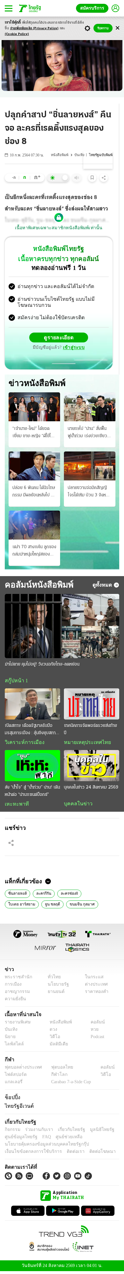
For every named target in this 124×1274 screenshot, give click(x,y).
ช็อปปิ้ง (11, 1099)
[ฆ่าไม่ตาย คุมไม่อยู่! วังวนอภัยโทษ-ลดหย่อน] (62, 627)
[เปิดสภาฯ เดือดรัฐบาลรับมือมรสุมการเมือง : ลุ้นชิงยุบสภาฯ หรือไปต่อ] (32, 705)
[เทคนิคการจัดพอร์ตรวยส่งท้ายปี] (91, 705)
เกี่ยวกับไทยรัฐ (66, 1131)
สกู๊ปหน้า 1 (15, 681)
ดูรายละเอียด (58, 338)
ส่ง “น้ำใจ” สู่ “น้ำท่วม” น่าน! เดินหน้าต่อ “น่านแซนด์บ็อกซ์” (32, 792)
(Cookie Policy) (17, 34)
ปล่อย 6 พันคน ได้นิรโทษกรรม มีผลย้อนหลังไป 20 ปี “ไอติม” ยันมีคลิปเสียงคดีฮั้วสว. (34, 492)
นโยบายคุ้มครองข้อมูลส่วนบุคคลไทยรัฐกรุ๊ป (42, 1146)
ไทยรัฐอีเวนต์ (18, 1108)
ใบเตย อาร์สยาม (98, 895)
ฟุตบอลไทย (57, 1069)
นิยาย (68, 906)
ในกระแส (92, 979)
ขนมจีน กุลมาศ (43, 906)
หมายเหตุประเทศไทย (84, 743)
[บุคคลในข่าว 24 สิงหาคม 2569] (91, 767)
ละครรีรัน (42, 895)
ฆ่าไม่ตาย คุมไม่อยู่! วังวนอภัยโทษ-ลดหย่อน (42, 665)
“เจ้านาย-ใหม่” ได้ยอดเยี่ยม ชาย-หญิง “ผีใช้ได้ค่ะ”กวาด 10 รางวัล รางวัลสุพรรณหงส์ (32, 433)
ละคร (86, 906)
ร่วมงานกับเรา (36, 1131)
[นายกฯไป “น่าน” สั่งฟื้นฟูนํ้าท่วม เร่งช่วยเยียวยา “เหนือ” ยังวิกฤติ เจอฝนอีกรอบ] (89, 407)
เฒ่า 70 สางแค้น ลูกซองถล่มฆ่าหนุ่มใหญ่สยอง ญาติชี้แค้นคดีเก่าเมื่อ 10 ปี (34, 552)
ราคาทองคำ (94, 994)
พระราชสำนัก (16, 979)
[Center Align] (117, 28)
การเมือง (12, 986)
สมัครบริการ (93, 8)
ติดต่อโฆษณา (92, 1153)
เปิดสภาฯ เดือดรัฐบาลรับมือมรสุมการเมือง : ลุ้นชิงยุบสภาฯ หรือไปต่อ (31, 731)
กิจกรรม (12, 1131)
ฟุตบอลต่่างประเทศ (21, 1069)
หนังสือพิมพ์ (61, 155)
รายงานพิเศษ (16, 1024)
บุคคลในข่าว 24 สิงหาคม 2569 (91, 788)
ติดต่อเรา (67, 1153)
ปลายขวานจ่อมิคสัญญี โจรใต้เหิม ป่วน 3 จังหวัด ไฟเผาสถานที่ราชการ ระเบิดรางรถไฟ (89, 492)
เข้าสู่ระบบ (73, 348)
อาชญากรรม (16, 994)
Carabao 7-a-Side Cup (69, 1084)
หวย (92, 1032)
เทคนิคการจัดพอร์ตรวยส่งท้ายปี (90, 731)
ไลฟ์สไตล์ (13, 1046)
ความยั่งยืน (14, 1001)
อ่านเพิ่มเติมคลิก (34, 28)
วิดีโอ (53, 1039)
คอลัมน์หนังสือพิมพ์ (37, 586)
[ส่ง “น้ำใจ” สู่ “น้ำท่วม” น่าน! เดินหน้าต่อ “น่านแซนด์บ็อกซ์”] (32, 767)
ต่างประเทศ (94, 986)
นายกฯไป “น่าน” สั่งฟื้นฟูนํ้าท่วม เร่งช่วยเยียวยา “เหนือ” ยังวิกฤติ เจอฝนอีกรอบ (90, 433)
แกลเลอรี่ (13, 1084)
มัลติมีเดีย (56, 1046)
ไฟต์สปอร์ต (14, 1077)
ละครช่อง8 (67, 895)
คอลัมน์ (94, 1024)
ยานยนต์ (54, 994)
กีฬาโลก (54, 1077)
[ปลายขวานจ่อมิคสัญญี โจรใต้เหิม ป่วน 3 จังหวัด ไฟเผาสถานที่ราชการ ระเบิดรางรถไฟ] (89, 466)
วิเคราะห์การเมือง (22, 743)
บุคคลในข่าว (76, 805)
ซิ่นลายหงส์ (16, 895)
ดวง (52, 1032)
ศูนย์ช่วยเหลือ (63, 1139)
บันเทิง (80, 155)
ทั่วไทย (53, 979)
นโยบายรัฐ (56, 986)
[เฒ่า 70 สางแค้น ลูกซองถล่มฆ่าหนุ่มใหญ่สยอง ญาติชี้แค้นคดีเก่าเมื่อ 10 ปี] (34, 525)
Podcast (96, 1039)
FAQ (42, 1139)
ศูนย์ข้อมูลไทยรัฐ (19, 1139)
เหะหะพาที (14, 805)
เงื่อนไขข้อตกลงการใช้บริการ (29, 1153)
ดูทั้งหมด (103, 585)
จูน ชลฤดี (15, 906)
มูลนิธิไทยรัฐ (95, 1131)
